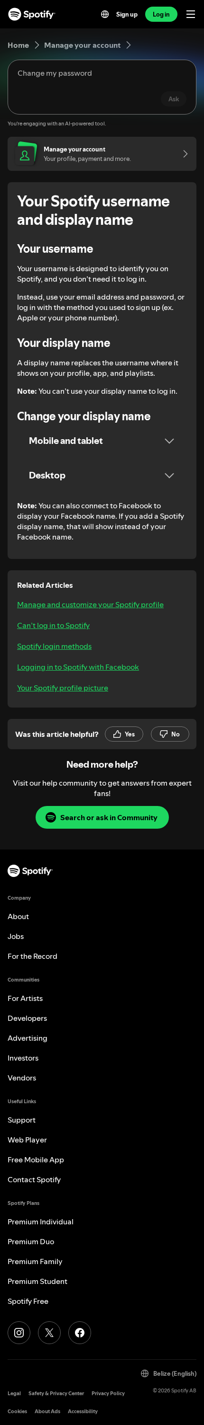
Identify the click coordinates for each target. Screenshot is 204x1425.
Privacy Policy (108, 1393)
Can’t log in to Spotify (53, 625)
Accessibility (83, 1411)
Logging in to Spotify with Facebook (78, 667)
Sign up (127, 14)
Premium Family (35, 1261)
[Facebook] (79, 1332)
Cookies (17, 1411)
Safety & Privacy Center (56, 1393)
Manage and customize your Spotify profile (90, 604)
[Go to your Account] (182, 153)
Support (22, 1120)
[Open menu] (190, 14)
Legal (14, 1393)
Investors (23, 1058)
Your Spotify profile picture (62, 687)
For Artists (25, 998)
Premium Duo (31, 1241)
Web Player (27, 1139)
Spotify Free (28, 1301)
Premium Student (37, 1281)
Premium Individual (41, 1221)
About (18, 916)
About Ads (47, 1411)
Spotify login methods (54, 646)
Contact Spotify (34, 1179)
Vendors (22, 1077)
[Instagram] (19, 1332)
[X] (49, 1332)
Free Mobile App (36, 1159)
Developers (27, 1018)
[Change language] (105, 14)
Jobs (16, 936)
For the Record (32, 956)
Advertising (27, 1038)
